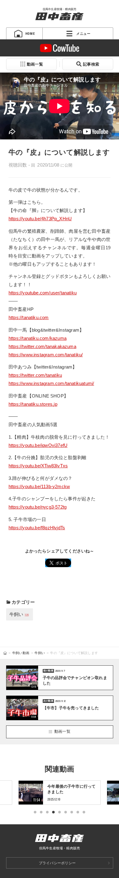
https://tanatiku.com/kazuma (38, 338)
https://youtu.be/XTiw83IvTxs (38, 465)
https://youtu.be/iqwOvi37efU (38, 445)
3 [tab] (47, 812)
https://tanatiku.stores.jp (33, 404)
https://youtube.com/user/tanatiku (43, 292)
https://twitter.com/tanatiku (35, 375)
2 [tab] (41, 812)
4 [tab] (53, 812)
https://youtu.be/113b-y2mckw (39, 486)
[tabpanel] (59, 792)
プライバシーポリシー (57, 863)
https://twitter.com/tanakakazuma (42, 346)
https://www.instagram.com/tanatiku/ (46, 354)
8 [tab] (78, 812)
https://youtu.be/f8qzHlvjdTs (37, 527)
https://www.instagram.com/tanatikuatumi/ (51, 383)
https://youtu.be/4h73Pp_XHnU (40, 218)
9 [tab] (84, 812)
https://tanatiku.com (29, 317)
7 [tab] (72, 812)
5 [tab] (59, 812)
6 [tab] (66, 812)
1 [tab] (35, 812)
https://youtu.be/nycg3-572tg (38, 506)
